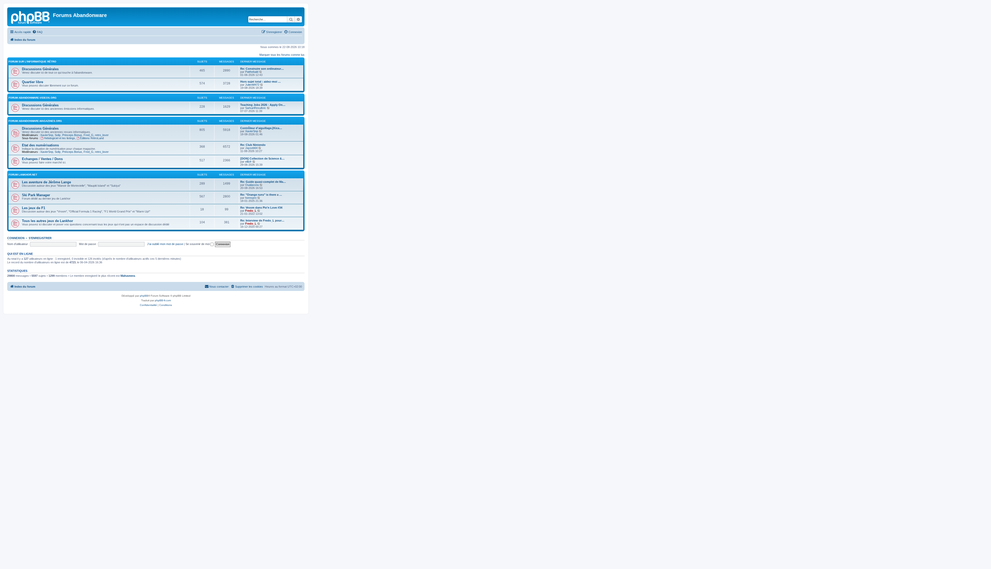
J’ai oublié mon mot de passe (165, 244)
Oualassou (252, 184)
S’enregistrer (40, 238)
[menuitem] (37, 32)
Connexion (16, 238)
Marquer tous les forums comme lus (282, 54)
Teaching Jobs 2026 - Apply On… (262, 104)
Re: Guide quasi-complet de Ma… (263, 181)
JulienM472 (252, 84)
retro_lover (102, 135)
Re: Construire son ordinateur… (262, 68)
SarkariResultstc (255, 107)
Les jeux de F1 (33, 208)
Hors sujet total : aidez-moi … (260, 81)
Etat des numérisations (40, 145)
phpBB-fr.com (163, 300)
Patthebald (251, 71)
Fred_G (88, 135)
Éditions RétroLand (92, 138)
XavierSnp (46, 135)
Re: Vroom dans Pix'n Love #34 (261, 207)
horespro (251, 197)
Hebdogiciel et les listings (59, 138)
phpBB (144, 295)
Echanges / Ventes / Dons (42, 159)
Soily (58, 135)
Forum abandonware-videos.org (33, 97)
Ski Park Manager (36, 195)
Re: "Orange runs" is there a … (261, 194)
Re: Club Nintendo (253, 144)
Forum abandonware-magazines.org (35, 121)
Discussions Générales (40, 69)
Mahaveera (128, 275)
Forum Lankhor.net (23, 174)
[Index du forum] (31, 17)
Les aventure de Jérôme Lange (46, 182)
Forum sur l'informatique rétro (32, 61)
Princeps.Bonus (72, 135)
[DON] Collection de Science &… (262, 158)
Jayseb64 (251, 147)
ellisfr (248, 161)
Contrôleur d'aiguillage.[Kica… (261, 128)
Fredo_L (251, 210)
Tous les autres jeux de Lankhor (47, 221)
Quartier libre (32, 82)
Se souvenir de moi (198, 244)
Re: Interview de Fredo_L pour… (262, 220)
